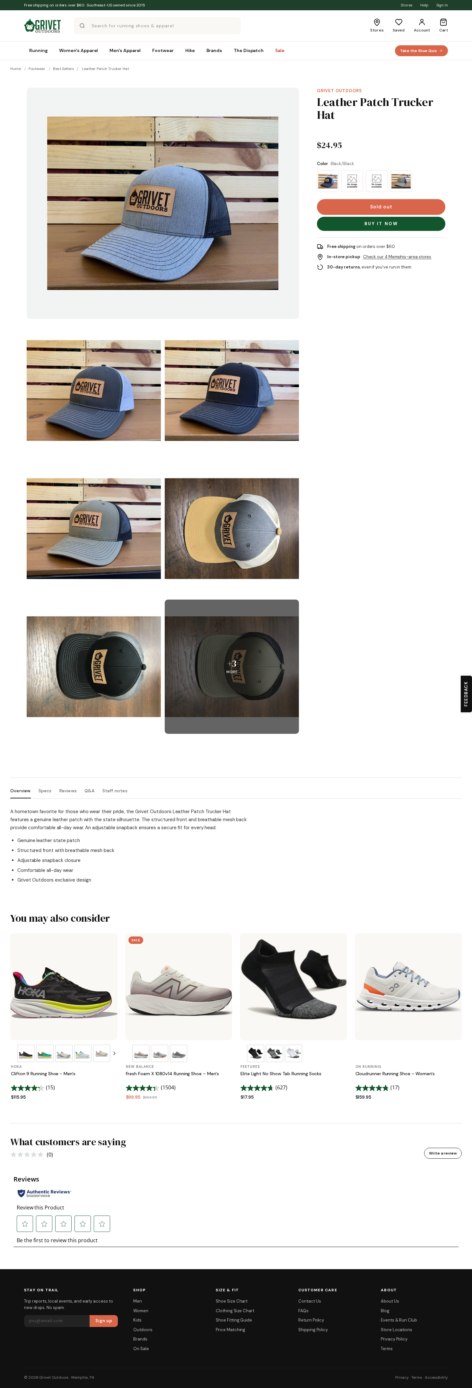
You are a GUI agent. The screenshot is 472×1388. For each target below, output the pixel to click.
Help (424, 5)
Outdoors (142, 1329)
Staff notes (114, 791)
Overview (20, 791)
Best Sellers (63, 68)
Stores (407, 5)
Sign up (103, 1320)
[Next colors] (114, 1053)
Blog (385, 1310)
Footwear (37, 68)
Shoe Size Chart (232, 1301)
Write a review (443, 1153)
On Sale (141, 1348)
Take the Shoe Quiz (418, 50)
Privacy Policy (394, 1339)
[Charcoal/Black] (377, 181)
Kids (137, 1320)
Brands (140, 1339)
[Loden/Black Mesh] (401, 181)
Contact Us (309, 1301)
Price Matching (230, 1329)
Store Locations (396, 1329)
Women (140, 1310)
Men (137, 1301)
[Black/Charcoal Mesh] (328, 181)
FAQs (303, 1310)
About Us (390, 1301)
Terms (387, 1348)
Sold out (381, 207)
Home (15, 68)
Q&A (89, 791)
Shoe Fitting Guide (234, 1320)
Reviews (68, 791)
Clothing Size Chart (235, 1310)
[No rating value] (28, 1154)
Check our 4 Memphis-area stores (397, 256)
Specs (45, 791)
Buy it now (381, 223)
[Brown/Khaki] (352, 181)
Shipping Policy (313, 1329)
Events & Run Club (399, 1320)
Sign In (442, 5)
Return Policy (311, 1320)
